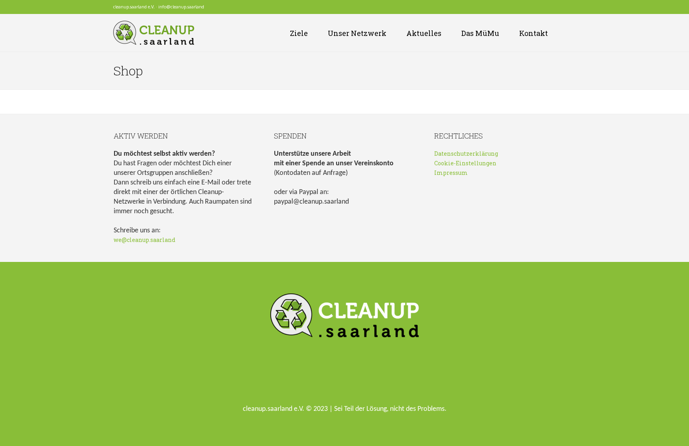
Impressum (451, 172)
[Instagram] (561, 7)
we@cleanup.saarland (144, 240)
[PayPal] (572, 7)
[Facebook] (550, 7)
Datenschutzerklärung (466, 153)
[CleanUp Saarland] (344, 317)
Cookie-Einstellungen (465, 163)
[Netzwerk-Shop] (539, 7)
